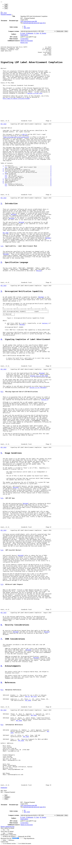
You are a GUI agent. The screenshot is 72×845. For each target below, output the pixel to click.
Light (6, 4)
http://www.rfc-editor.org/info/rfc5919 (16, 98)
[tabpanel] (36, 814)
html (23, 38)
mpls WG (42, 23)
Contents (10, 833)
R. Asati (22, 33)
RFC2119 (39, 270)
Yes (4, 830)
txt (21, 38)
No (8, 830)
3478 (12, 732)
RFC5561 (48, 238)
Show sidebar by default (7, 828)
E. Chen (36, 33)
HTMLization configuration (8, 834)
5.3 (6, 177)
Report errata (31, 21)
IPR (36, 21)
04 (24, 26)
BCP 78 (24, 134)
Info (4, 833)
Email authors (24, 35)
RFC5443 (13, 214)
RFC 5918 (19, 720)
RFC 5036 (5, 232)
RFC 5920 (21, 740)
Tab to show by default (7, 831)
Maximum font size (6, 838)
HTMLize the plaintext (9, 836)
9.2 (6, 185)
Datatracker (4, 787)
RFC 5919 (6, 13)
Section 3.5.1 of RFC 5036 (39, 375)
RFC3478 (11, 218)
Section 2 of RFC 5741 (34, 93)
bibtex (26, 38)
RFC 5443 (26, 736)
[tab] (6, 795)
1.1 (6, 167)
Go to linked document (24, 843)
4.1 (6, 172)
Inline (66, 31)
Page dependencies (29, 838)
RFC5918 (41, 373)
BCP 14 (27, 696)
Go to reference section (9, 843)
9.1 (6, 184)
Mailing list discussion (26, 40)
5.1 (6, 175)
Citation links (4, 841)
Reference (11, 840)
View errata (23, 21)
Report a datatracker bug (7, 826)
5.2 (6, 176)
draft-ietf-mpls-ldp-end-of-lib (31, 23)
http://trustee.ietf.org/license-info (16, 137)
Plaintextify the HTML (24, 836)
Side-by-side (60, 31)
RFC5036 (21, 222)
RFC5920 (46, 632)
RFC (48, 731)
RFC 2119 (34, 696)
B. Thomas (43, 33)
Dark (6, 6)
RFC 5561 (34, 715)
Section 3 (45, 323)
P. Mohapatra (29, 33)
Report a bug (24, 42)
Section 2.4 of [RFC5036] (38, 387)
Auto (6, 8)
